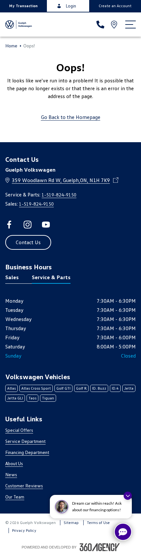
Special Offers (19, 430)
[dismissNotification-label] (128, 496)
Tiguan (48, 398)
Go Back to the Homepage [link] (70, 117)
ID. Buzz (99, 388)
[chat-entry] (123, 532)
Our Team (14, 496)
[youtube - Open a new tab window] (46, 224)
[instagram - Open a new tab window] (27, 224)
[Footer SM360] (100, 547)
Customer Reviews (24, 485)
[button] (23, 6)
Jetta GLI (15, 398)
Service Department (25, 441)
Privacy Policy (24, 530)
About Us (14, 463)
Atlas (11, 388)
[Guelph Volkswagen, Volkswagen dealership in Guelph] (18, 24)
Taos (32, 398)
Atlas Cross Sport (36, 388)
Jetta (128, 388)
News (11, 474)
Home (11, 45)
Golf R (81, 388)
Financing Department (27, 452)
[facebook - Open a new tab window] (9, 224)
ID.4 (115, 388)
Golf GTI (63, 388)
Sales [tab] (12, 277)
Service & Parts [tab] (51, 277)
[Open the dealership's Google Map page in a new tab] (115, 24)
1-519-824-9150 (59, 194)
